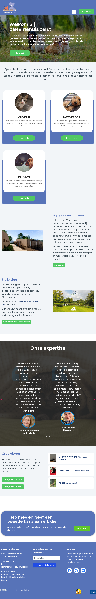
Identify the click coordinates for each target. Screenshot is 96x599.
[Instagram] (76, 570)
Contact (20, 53)
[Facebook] (69, 570)
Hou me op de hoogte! (44, 565)
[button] (74, 12)
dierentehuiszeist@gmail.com (14, 567)
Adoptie (24, 116)
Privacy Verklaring (22, 590)
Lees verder (24, 138)
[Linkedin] (83, 570)
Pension (24, 176)
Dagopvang (72, 116)
